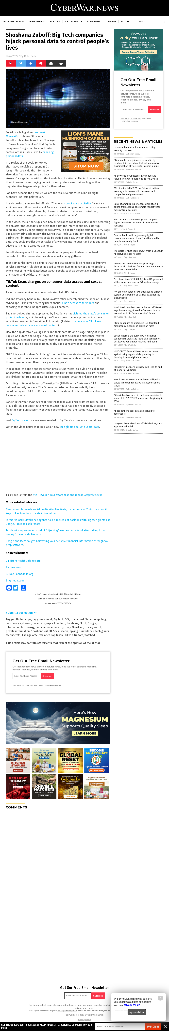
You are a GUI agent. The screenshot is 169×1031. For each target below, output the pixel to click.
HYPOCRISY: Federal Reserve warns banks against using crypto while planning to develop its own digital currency (136, 354)
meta (39, 627)
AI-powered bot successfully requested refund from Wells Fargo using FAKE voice (136, 177)
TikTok (69, 635)
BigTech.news (20, 420)
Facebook (72, 623)
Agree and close (136, 1012)
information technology (20, 627)
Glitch (83, 623)
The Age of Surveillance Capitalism (43, 635)
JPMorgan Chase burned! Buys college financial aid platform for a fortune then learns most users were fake (138, 266)
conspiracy (12, 623)
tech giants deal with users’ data (79, 426)
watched (89, 635)
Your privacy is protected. (23, 685)
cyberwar (110, 21)
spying (74, 631)
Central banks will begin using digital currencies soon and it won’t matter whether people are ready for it (137, 238)
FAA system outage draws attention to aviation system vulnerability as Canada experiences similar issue (138, 294)
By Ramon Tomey (133, 154)
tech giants (102, 631)
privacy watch (93, 627)
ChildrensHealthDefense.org (23, 560)
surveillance (86, 631)
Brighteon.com (15, 580)
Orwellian (77, 627)
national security (53, 627)
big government (42, 619)
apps (28, 619)
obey (68, 627)
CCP (67, 619)
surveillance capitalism (78, 203)
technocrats (13, 635)
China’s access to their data (77, 303)
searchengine (37, 21)
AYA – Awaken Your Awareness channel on (67, 494)
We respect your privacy (67, 1011)
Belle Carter (31, 56)
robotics (55, 21)
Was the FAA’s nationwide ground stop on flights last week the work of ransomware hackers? (136, 222)
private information (18, 631)
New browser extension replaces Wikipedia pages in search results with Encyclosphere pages (137, 382)
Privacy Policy (84, 1019)
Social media (60, 631)
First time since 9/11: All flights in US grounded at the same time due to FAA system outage (138, 281)
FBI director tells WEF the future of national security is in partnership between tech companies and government (137, 191)
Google (92, 623)
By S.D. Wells (130, 345)
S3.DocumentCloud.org (19, 574)
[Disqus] (58, 853)
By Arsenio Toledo (133, 170)
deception (39, 623)
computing (93, 21)
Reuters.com (13, 567)
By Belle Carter (132, 182)
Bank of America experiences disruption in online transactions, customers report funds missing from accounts (137, 207)
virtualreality (73, 21)
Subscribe (153, 1026)
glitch (125, 21)
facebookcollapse (13, 21)
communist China (81, 619)
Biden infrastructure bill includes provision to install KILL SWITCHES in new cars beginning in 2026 (138, 398)
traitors (78, 635)
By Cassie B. (130, 229)
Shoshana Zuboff (41, 631)
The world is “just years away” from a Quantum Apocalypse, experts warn (138, 252)
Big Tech (58, 619)
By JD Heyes (130, 245)
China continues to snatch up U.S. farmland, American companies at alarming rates (136, 324)
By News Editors (132, 198)
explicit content (55, 623)
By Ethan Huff (130, 257)
